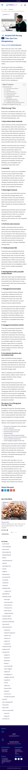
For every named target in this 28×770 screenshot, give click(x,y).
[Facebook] (16, 759)
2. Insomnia (8, 90)
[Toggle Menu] (2, 5)
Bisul (3, 557)
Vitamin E (6, 641)
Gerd (3, 568)
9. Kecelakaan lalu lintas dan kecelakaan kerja (15, 102)
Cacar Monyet (7, 666)
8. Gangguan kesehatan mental (12, 100)
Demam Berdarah (6, 560)
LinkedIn (8, 490)
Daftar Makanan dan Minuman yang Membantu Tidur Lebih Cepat (13, 526)
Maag (5, 691)
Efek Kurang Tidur (7, 86)
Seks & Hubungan (6, 702)
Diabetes (6, 671)
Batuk (5, 663)
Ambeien (6, 655)
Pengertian (5, 649)
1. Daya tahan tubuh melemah (12, 88)
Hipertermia (5, 574)
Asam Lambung (6, 546)
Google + (11, 490)
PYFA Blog (18, 1)
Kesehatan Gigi (6, 616)
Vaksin (5, 716)
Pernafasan (7, 607)
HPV (5, 682)
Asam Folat (5, 543)
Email (14, 490)
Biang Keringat (6, 555)
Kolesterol (6, 688)
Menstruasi (5, 624)
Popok (4, 699)
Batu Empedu (5, 552)
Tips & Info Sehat (6, 710)
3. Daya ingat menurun (10, 91)
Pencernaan (7, 605)
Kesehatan (5, 596)
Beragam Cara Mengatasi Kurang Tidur (12, 104)
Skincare (4, 707)
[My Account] (25, 5)
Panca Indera (7, 602)
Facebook (2, 490)
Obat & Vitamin (6, 627)
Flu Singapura (7, 674)
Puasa (5, 713)
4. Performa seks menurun (11, 93)
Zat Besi (6, 644)
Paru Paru (6, 694)
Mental (6, 599)
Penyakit (4, 652)
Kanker (6, 685)
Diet (3, 563)
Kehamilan (4, 588)
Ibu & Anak (4, 577)
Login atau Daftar (11, 1)
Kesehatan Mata (6, 618)
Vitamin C (6, 635)
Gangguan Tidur (8, 677)
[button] (21, 5)
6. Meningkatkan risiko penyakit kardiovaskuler (12, 97)
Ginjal (3, 571)
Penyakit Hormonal (8, 696)
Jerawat (4, 585)
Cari (25, 537)
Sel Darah (4, 704)
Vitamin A (6, 630)
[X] (19, 759)
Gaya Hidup (5, 566)
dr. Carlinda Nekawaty (14, 45)
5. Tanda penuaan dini (10, 94)
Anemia (6, 657)
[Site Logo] (11, 5)
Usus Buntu (5, 718)
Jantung (4, 582)
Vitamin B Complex (8, 632)
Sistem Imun (7, 610)
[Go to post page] (14, 510)
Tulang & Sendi (7, 613)
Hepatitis (6, 680)
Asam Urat (4, 549)
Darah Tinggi (7, 669)
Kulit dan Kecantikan (7, 621)
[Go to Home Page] (1, 9)
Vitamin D (6, 638)
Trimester (6, 591)
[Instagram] (21, 759)
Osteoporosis (5, 646)
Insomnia (4, 580)
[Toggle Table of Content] (23, 85)
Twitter (5, 490)
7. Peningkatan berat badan (11, 99)
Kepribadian (5, 593)
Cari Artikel (5, 534)
